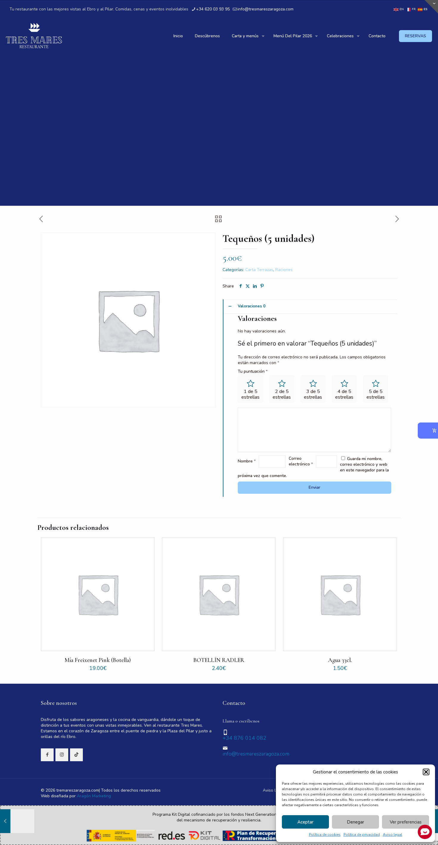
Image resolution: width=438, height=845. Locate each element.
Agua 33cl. (340, 660)
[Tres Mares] (34, 36)
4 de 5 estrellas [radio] (344, 394)
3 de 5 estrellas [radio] (313, 394)
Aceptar (305, 822)
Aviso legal (273, 790)
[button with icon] (47, 754)
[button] (426, 772)
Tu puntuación (253, 371)
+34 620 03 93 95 (213, 9)
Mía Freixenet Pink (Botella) (98, 660)
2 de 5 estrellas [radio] (282, 394)
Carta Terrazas (259, 270)
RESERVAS (415, 36)
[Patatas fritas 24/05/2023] (17, 821)
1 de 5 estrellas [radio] (250, 394)
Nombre (247, 461)
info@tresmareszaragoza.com (265, 9)
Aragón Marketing (94, 796)
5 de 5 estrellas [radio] (375, 394)
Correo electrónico (301, 461)
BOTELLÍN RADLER (218, 660)
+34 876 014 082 (244, 738)
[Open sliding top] (431, 6)
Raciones (284, 270)
